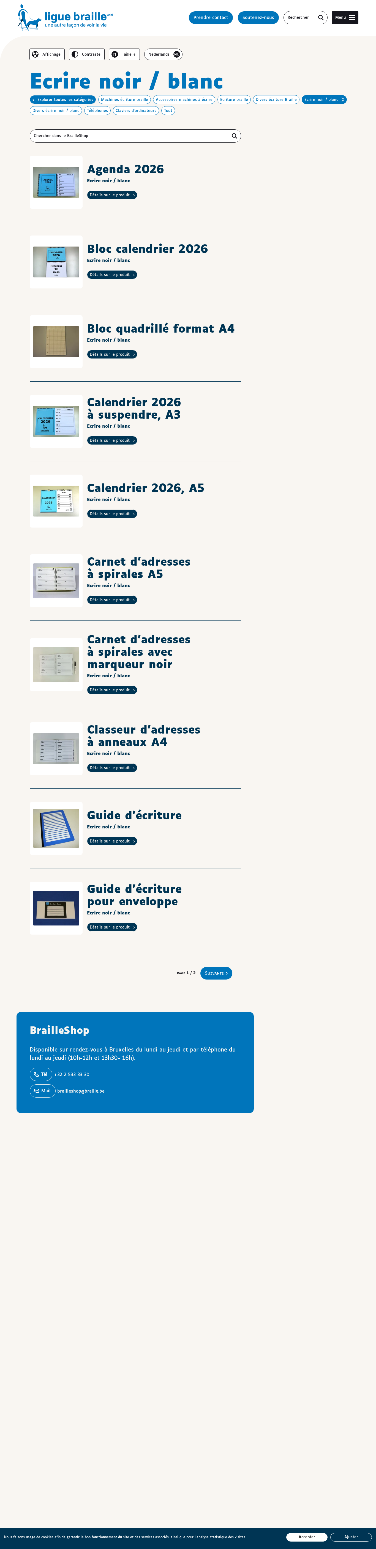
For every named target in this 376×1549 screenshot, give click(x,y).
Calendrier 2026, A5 (146, 488)
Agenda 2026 (125, 170)
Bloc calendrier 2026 (147, 249)
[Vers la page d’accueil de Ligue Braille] (65, 17)
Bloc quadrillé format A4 (161, 329)
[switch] (47, 54)
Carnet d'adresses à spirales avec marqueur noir (138, 653)
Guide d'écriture (134, 816)
